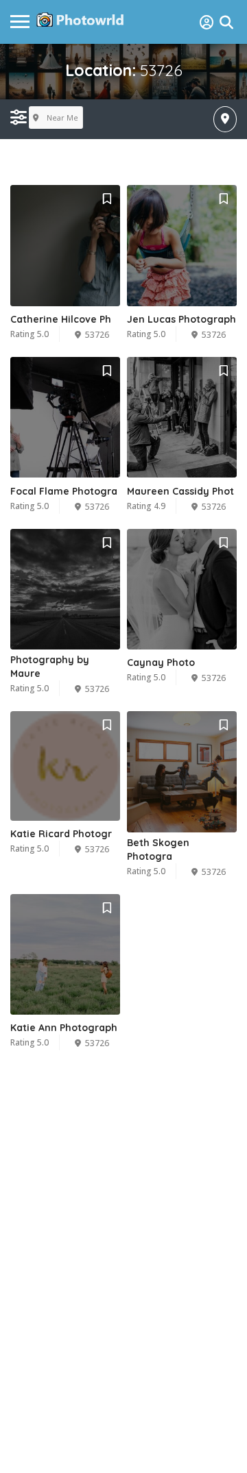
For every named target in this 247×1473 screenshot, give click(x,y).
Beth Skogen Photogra (158, 850)
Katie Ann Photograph (63, 1028)
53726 (97, 335)
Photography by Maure (49, 667)
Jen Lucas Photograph (181, 319)
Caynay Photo (161, 662)
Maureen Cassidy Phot (180, 491)
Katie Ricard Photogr (61, 834)
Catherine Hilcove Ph (60, 319)
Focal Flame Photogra (63, 491)
